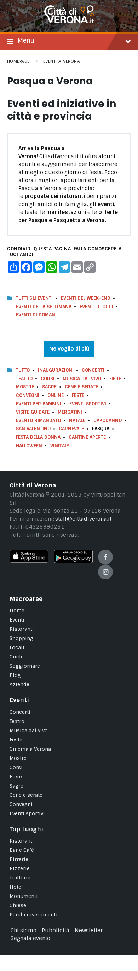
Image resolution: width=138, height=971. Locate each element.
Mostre (25, 387)
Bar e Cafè (22, 850)
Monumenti (24, 896)
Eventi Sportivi (87, 404)
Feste (78, 395)
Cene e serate (81, 387)
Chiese (18, 905)
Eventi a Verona (61, 61)
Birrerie (19, 859)
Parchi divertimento (34, 914)
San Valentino (33, 429)
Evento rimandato (38, 421)
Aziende (19, 684)
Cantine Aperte (87, 437)
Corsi (47, 379)
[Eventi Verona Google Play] (73, 561)
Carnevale (71, 429)
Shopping (21, 638)
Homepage (18, 61)
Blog (15, 675)
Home (17, 610)
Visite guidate (33, 412)
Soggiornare (25, 666)
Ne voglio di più (69, 348)
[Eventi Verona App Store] (29, 560)
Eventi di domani (36, 315)
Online (55, 395)
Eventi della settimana (43, 307)
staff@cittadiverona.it (83, 519)
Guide (17, 656)
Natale (77, 421)
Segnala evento (30, 938)
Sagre (49, 387)
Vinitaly (59, 446)
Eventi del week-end (85, 298)
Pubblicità (55, 930)
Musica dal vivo (82, 379)
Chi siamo (23, 930)
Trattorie (20, 878)
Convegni (27, 395)
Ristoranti (22, 629)
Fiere (115, 379)
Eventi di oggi (96, 307)
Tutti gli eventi (34, 298)
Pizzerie (20, 868)
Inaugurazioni (56, 370)
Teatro (24, 379)
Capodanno (107, 421)
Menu (26, 40)
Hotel (16, 887)
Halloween (29, 446)
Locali (17, 647)
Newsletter (89, 930)
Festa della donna (38, 437)
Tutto (23, 370)
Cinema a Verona (30, 749)
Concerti (93, 370)
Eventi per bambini (38, 404)
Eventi (17, 620)
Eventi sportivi (27, 813)
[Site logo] (69, 21)
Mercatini (70, 412)
